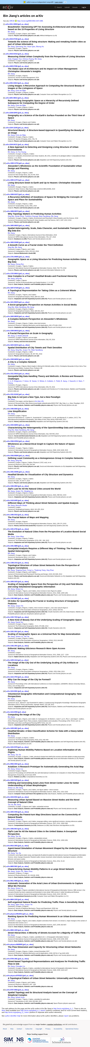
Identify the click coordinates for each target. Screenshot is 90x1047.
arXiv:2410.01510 (11, 54)
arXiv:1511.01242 (12, 394)
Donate (74, 7)
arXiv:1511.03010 (12, 374)
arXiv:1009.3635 (11, 581)
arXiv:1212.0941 (11, 691)
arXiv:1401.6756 (11, 529)
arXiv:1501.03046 (12, 472)
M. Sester (33, 381)
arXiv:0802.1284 (11, 930)
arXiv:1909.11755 (12, 163)
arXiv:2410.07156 (11, 39)
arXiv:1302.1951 (11, 646)
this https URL (39, 401)
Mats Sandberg (44, 216)
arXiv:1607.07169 (12, 288)
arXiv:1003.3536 (11, 812)
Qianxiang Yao (21, 46)
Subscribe (28, 1029)
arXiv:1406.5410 (11, 515)
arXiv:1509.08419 (12, 331)
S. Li (9, 381)
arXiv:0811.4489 (11, 881)
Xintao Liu (19, 589)
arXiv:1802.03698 (12, 242)
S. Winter (41, 381)
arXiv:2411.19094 (11, 24)
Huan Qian (31, 46)
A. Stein (79, 381)
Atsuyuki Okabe (21, 505)
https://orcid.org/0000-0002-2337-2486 (30, 21)
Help (11, 1029)
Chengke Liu (20, 966)
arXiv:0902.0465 (11, 764)
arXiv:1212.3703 (11, 677)
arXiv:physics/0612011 (14, 914)
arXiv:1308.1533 (11, 563)
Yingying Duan (21, 570)
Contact (19, 1029)
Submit (67, 7)
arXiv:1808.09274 (12, 211)
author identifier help (12, 1016)
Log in (84, 7)
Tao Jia (26, 636)
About (5, 1029)
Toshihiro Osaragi (31, 216)
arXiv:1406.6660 (11, 409)
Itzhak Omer (19, 216)
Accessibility (58, 1029)
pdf (19, 24)
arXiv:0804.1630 (11, 899)
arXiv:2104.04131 (11, 144)
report (66, 1016)
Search (59, 7)
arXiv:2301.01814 (11, 83)
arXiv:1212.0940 (11, 712)
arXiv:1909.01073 (12, 194)
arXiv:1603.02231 (12, 345)
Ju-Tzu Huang (21, 152)
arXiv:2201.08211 (11, 98)
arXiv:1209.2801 (11, 728)
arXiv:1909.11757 (12, 180)
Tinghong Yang (39, 570)
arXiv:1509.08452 (12, 359)
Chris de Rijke (21, 90)
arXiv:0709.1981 (11, 959)
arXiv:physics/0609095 (14, 944)
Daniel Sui (19, 622)
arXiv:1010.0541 (11, 797)
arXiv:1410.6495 (11, 500)
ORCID (12, 21)
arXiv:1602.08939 (12, 316)
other (26, 24)
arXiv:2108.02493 (11, 113)
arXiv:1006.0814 (11, 829)
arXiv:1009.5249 (11, 780)
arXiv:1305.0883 (11, 598)
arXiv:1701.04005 (12, 257)
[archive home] (8, 7)
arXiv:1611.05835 (12, 302)
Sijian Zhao (28, 871)
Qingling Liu (28, 491)
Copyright (39, 1029)
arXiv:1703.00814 (12, 273)
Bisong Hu (40, 46)
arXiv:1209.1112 (11, 660)
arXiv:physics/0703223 (14, 975)
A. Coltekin (49, 381)
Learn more (59, 2)
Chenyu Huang (28, 59)
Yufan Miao (20, 536)
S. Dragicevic (17, 381)
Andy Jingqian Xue (15, 59)
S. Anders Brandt (22, 336)
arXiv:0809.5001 (11, 866)
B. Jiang (64, 381)
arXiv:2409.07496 (11, 66)
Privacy (47, 1029)
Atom (4, 1010)
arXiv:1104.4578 (11, 747)
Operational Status (72, 1029)
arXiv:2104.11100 (11, 128)
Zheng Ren (20, 264)
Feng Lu (30, 570)
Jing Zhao (50, 570)
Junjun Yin (26, 350)
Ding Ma (11, 216)
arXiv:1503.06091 (12, 425)
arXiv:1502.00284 (12, 456)
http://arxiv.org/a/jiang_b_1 (63, 1008)
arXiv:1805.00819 (12, 225)
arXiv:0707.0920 (11, 990)
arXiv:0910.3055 (11, 846)
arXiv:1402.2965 (11, 486)
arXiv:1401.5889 (11, 546)
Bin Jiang (11, 32)
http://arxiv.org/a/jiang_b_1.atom (17, 1012)
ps (22, 24)
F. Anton (26, 381)
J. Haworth (72, 381)
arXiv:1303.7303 (11, 617)
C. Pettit (57, 381)
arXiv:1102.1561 (11, 631)
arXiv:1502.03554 (12, 441)
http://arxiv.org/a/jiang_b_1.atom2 (33, 1010)
